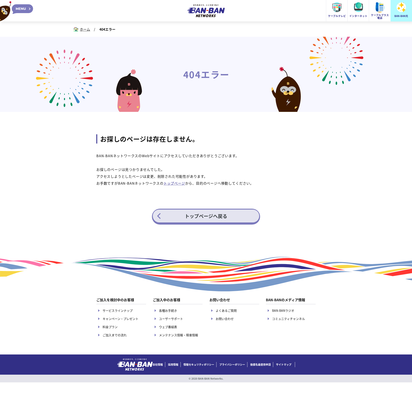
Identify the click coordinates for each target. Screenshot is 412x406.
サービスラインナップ (118, 310)
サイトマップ (283, 364)
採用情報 (173, 364)
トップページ (174, 183)
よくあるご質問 (226, 310)
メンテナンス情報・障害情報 (178, 335)
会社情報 (158, 364)
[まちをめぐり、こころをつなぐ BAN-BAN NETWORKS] (135, 364)
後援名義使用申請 (260, 364)
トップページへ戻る (206, 215)
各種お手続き (168, 310)
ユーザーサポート (171, 318)
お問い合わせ (225, 318)
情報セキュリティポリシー (198, 364)
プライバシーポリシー (232, 364)
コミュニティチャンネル (288, 318)
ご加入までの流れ (115, 335)
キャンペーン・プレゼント (120, 318)
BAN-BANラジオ (283, 310)
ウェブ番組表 (168, 326)
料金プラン (110, 326)
